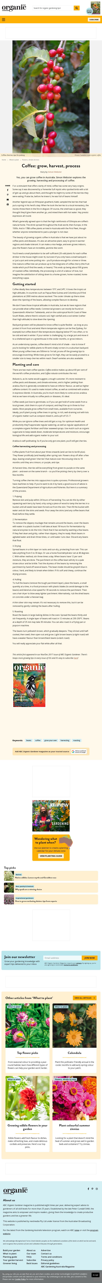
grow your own (50, 740)
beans (28, 740)
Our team (31, 1254)
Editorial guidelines (50, 1263)
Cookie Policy (20, 1279)
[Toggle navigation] (3, 19)
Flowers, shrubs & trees (30, 160)
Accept (95, 1275)
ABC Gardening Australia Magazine (58, 1267)
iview (77, 1230)
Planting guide (10, 1257)
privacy (79, 963)
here (76, 658)
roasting (76, 740)
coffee (37, 740)
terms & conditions (71, 965)
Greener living (10, 1263)
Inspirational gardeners (24, 898)
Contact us (46, 1254)
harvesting (65, 740)
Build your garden (11, 1250)
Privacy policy (47, 1260)
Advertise (46, 1250)
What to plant (14, 160)
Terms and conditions (51, 1257)
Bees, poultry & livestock (24, 886)
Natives (18, 875)
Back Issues (32, 1263)
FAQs (29, 1257)
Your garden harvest (13, 1260)
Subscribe (94, 19)
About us (31, 1250)
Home (4, 160)
